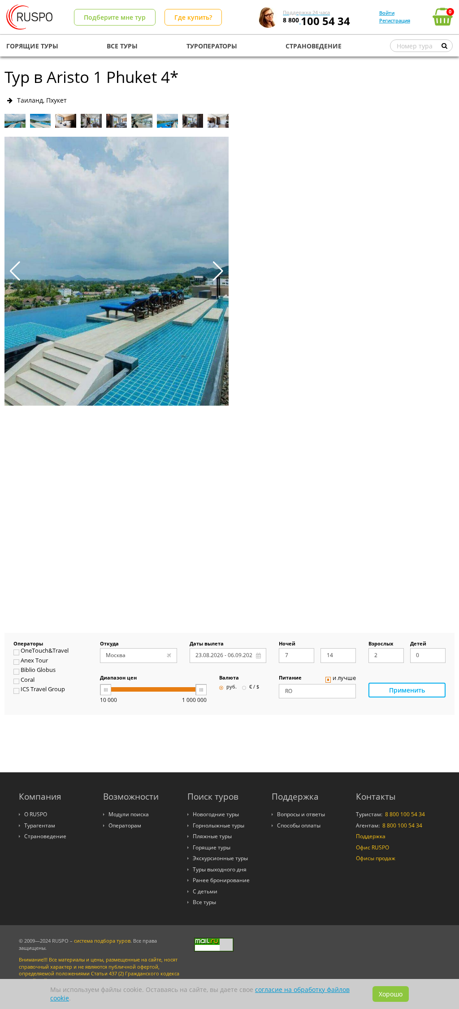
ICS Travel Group (43, 690)
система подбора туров (102, 941)
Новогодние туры (216, 814)
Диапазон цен (118, 678)
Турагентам (39, 825)
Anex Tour (34, 661)
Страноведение (45, 836)
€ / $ (254, 687)
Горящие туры (211, 847)
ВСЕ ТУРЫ (122, 46)
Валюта (229, 678)
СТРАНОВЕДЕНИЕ (314, 46)
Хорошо (391, 994)
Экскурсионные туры (220, 858)
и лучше (344, 679)
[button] (218, 271)
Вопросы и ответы (301, 814)
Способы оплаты (298, 825)
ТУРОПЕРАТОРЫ (211, 46)
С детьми (205, 891)
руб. (231, 687)
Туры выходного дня (220, 869)
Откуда (109, 644)
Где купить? (193, 17)
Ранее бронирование (221, 880)
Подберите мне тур (115, 17)
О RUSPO (35, 814)
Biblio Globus (38, 670)
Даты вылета (207, 644)
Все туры (204, 902)
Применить (407, 690)
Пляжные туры (212, 836)
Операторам (124, 825)
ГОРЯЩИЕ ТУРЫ (32, 46)
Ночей (287, 644)
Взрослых (380, 644)
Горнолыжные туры (218, 825)
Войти (386, 12)
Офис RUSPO (372, 847)
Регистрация (394, 20)
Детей (418, 644)
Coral (28, 680)
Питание (290, 678)
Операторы (28, 644)
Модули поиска (128, 814)
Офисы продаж (375, 858)
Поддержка (370, 836)
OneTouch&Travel (45, 651)
